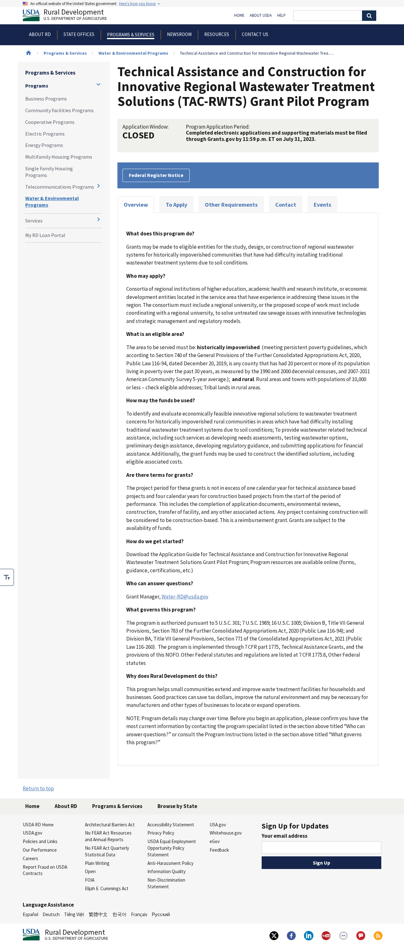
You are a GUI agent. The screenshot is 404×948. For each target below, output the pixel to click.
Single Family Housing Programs (49, 171)
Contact (285, 204)
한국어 (119, 914)
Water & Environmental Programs (133, 53)
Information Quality (166, 871)
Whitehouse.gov (226, 833)
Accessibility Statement (170, 825)
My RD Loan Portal (45, 235)
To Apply (176, 204)
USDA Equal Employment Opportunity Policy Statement (171, 848)
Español (30, 914)
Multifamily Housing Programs (58, 157)
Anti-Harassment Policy (170, 863)
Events (322, 204)
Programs (36, 85)
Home (239, 15)
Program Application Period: (218, 126)
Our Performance (40, 850)
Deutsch (51, 914)
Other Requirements (231, 204)
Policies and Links (40, 841)
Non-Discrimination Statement (166, 883)
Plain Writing (97, 863)
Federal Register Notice (156, 175)
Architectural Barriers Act (110, 825)
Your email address (284, 835)
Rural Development (75, 15)
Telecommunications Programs (59, 187)
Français (139, 914)
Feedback (219, 850)
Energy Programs (44, 145)
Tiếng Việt (74, 914)
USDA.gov (32, 833)
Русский (161, 914)
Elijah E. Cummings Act (106, 888)
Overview (136, 204)
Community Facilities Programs (59, 110)
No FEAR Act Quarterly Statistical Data (107, 851)
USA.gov (218, 825)
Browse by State (177, 806)
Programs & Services (65, 53)
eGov (215, 841)
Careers (30, 858)
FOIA (89, 880)
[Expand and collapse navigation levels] (98, 84)
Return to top (38, 788)
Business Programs (46, 98)
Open (90, 871)
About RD (66, 806)
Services (34, 220)
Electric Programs (45, 134)
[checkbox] (7, 577)
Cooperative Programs (49, 122)
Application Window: (145, 126)
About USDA (261, 15)
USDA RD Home (38, 825)
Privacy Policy (160, 833)
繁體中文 (98, 914)
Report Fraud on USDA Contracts (45, 870)
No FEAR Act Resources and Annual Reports (108, 836)
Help (281, 15)
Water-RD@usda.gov (185, 596)
